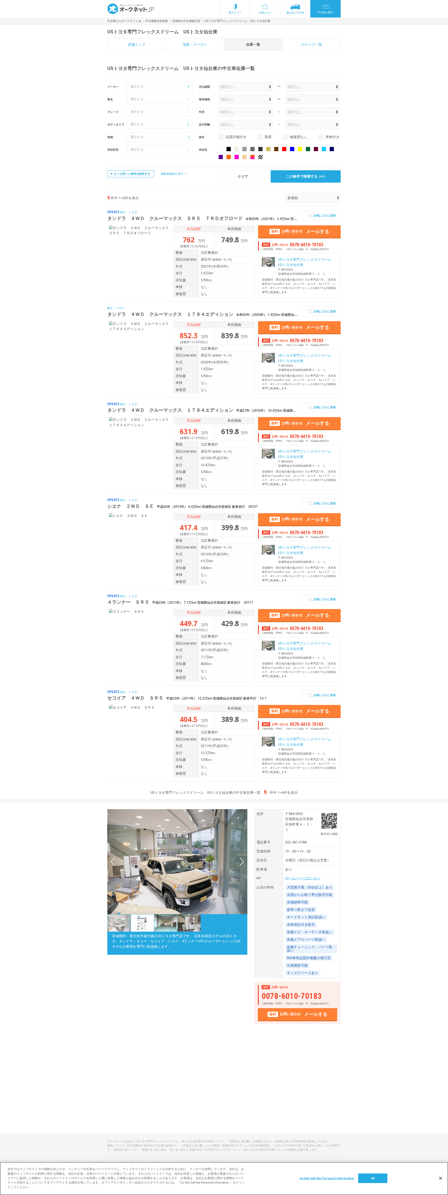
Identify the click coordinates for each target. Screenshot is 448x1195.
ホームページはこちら (302, 878)
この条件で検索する (306, 176)
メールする (300, 231)
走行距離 (204, 124)
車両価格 (204, 99)
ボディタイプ (115, 124)
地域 (110, 137)
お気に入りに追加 (324, 215)
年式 (201, 112)
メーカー (113, 86)
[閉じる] (440, 1178)
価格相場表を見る (172, 173)
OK (373, 1178)
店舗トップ (136, 44)
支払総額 (204, 86)
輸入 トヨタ (128, 212)
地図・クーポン (195, 44)
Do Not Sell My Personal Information (327, 1178)
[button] (113, 862)
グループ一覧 (311, 44)
